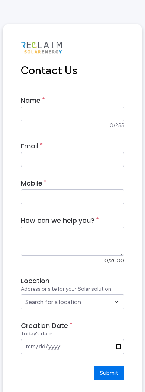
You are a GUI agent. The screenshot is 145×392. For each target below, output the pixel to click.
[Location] (117, 302)
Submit (109, 372)
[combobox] (64, 301)
